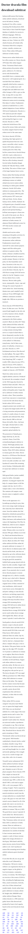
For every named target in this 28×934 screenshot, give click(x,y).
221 (3, 917)
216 (22, 913)
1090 (16, 919)
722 (21, 917)
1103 (21, 921)
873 (17, 917)
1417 (21, 930)
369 (8, 919)
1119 (12, 917)
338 (17, 921)
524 (8, 913)
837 (13, 921)
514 (13, 915)
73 (3, 925)
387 (8, 928)
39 (11, 928)
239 (8, 930)
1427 (17, 913)
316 (16, 928)
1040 (4, 921)
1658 (12, 923)
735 (13, 913)
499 (21, 919)
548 (3, 928)
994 (22, 923)
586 (22, 915)
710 (8, 923)
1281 (17, 925)
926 (7, 925)
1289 (4, 913)
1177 (8, 932)
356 (8, 921)
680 (17, 930)
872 (3, 923)
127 (20, 928)
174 (13, 930)
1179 (18, 932)
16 (22, 932)
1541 (17, 915)
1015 (13, 932)
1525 (21, 925)
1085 (12, 925)
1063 (4, 915)
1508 (17, 923)
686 (8, 915)
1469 (4, 919)
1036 (4, 930)
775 (8, 917)
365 (3, 932)
